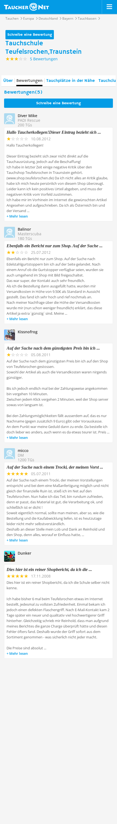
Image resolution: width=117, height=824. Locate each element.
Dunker (24, 553)
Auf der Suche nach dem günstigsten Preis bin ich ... (53, 348)
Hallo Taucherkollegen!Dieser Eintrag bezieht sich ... (54, 132)
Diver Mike (27, 115)
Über (8, 81)
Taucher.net (26, 7)
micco (23, 450)
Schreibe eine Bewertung (29, 34)
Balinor (24, 229)
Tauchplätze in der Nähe (70, 81)
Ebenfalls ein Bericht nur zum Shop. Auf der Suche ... (55, 245)
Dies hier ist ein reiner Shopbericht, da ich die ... (49, 569)
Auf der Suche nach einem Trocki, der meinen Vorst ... (55, 467)
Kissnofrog (28, 331)
